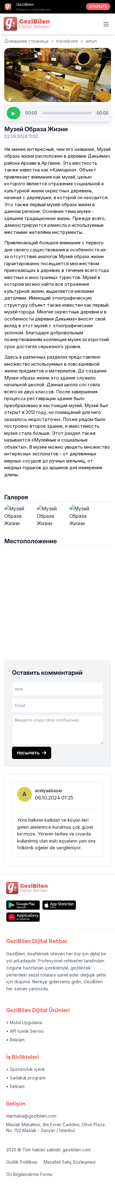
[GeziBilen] (27, 23)
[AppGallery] (23, 917)
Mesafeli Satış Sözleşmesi (70, 1162)
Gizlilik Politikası (21, 1162)
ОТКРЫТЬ (98, 6)
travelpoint (67, 41)
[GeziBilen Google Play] (23, 905)
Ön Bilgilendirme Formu (29, 1174)
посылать (28, 752)
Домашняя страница (26, 41)
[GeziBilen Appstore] (59, 905)
